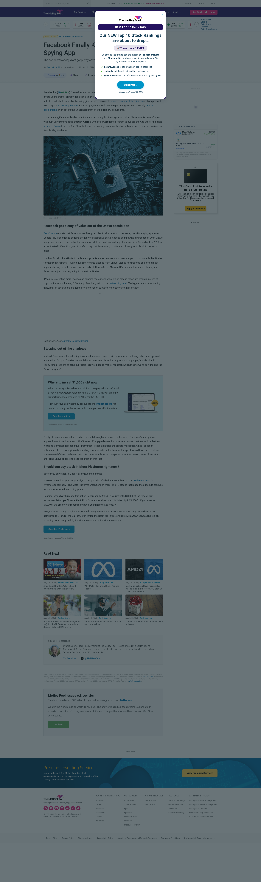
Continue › (130, 84)
